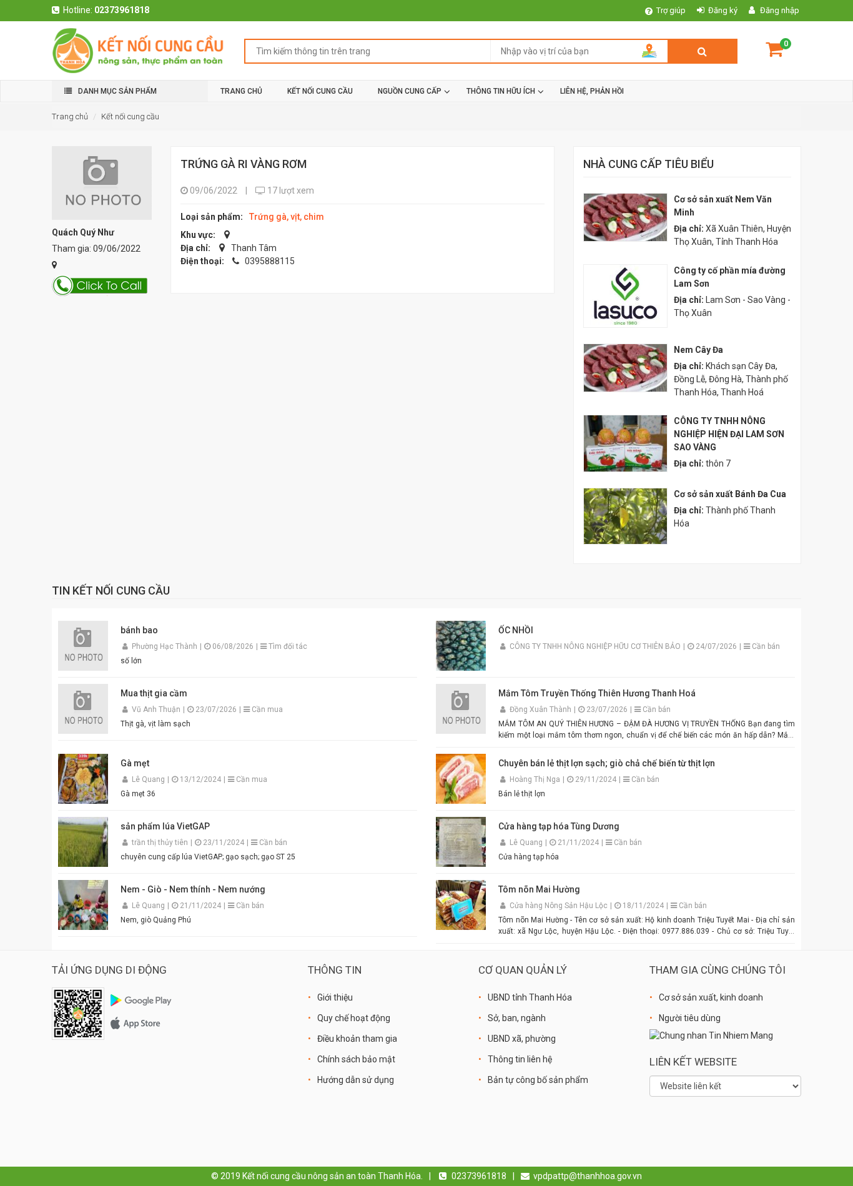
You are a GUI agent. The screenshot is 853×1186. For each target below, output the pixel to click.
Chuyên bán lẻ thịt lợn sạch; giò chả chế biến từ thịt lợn (606, 763)
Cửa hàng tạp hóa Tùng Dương (558, 826)
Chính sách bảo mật (356, 1059)
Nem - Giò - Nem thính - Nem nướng (193, 889)
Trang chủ (70, 116)
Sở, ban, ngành (517, 1018)
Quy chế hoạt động (353, 1018)
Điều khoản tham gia (357, 1039)
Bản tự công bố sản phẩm (538, 1080)
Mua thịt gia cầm (154, 693)
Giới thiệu (335, 997)
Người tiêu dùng (690, 1018)
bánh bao (139, 630)
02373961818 (121, 10)
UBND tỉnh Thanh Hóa (530, 997)
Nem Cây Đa (698, 350)
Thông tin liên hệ (520, 1059)
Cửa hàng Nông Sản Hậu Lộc (559, 905)
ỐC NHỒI (515, 630)
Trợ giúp (671, 10)
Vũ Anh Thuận (157, 709)
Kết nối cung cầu (130, 116)
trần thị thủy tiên (161, 842)
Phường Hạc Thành (165, 646)
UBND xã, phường (522, 1039)
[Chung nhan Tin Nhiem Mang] (711, 1035)
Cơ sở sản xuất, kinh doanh (711, 997)
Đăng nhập (779, 10)
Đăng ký (722, 10)
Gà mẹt (135, 763)
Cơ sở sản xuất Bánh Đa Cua (730, 494)
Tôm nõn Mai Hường (539, 889)
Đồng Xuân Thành (541, 709)
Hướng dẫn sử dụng (355, 1080)
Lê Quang (149, 779)
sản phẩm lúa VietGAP (165, 826)
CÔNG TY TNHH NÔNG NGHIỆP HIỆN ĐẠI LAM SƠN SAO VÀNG (729, 434)
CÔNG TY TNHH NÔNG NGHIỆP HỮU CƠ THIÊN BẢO (596, 646)
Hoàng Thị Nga (536, 779)
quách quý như (83, 232)
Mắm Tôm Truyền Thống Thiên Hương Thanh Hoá (597, 693)
